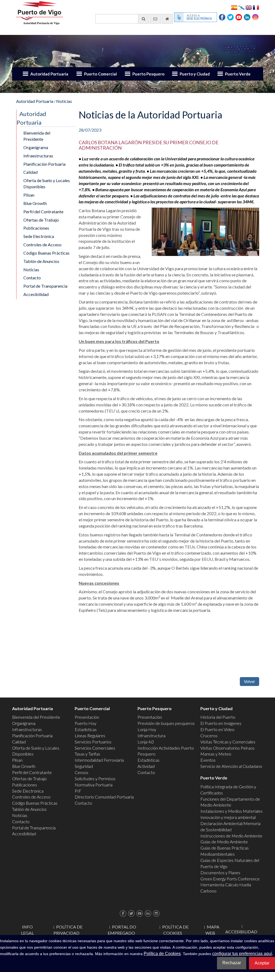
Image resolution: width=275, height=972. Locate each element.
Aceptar (262, 963)
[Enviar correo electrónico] (155, 19)
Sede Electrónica (38, 236)
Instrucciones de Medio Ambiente (231, 835)
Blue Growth (35, 203)
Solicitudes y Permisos (95, 778)
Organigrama (35, 147)
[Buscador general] (143, 19)
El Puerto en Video (217, 729)
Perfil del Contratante (43, 211)
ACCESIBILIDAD (241, 931)
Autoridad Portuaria (49, 73)
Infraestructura (151, 735)
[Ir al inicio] (167, 19)
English (248, 7)
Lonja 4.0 (146, 741)
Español (234, 7)
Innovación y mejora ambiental (228, 817)
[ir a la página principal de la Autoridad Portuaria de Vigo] (39, 12)
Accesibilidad (36, 294)
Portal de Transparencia (45, 285)
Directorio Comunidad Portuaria (104, 796)
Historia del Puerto (217, 717)
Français (256, 7)
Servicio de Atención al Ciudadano (231, 766)
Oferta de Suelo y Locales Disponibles (46, 183)
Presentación (87, 717)
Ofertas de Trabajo (41, 219)
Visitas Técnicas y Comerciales (227, 741)
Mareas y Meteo (215, 753)
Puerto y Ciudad (195, 73)
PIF (78, 790)
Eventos (208, 760)
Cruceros (209, 735)
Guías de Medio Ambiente (224, 841)
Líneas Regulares (90, 735)
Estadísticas (86, 729)
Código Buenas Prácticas (46, 252)
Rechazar (231, 962)
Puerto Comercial (100, 73)
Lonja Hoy (147, 729)
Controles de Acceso (42, 244)
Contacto (32, 277)
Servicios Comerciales (95, 747)
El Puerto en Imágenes (220, 723)
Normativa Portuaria (94, 784)
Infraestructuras (38, 155)
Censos (81, 772)
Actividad (146, 766)
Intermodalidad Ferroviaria (99, 760)
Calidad (30, 172)
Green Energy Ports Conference (230, 878)
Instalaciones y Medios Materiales (231, 811)
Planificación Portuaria (44, 164)
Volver (249, 681)
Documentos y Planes (220, 872)
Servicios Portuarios (93, 741)
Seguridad (84, 766)
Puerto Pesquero (148, 73)
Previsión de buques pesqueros (166, 723)
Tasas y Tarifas (87, 753)
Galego (241, 7)
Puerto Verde (238, 73)
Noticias (64, 101)
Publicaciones (36, 227)
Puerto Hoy (85, 723)
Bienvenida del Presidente (36, 136)
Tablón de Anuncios (41, 261)
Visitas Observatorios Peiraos (227, 747)
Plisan (28, 194)
